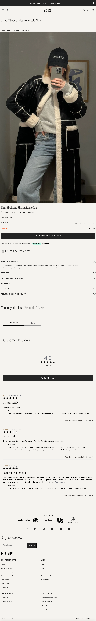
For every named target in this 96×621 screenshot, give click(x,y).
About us (43, 564)
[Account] (83, 10)
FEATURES (5, 273)
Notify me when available (48, 236)
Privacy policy (45, 580)
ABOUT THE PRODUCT (10, 262)
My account (4, 598)
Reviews (43, 572)
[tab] (21, 20)
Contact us (44, 605)
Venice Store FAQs (7, 572)
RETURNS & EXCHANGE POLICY (13, 294)
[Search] (7, 10)
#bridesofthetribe (46, 576)
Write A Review (47, 378)
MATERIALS (5, 283)
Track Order (5, 580)
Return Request (6, 583)
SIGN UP (32, 545)
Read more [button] (60, 482)
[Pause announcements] (93, 3)
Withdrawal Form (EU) (7, 576)
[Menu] (3, 10)
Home (3, 30)
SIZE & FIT (5, 289)
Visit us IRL (44, 609)
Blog (42, 568)
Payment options (6, 601)
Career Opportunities (47, 601)
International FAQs (7, 568)
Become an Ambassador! (49, 598)
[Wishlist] (88, 10)
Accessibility (5, 587)
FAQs (3, 564)
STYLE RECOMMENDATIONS (12, 278)
